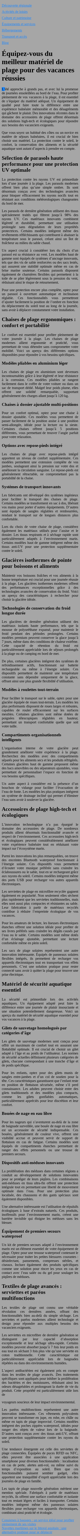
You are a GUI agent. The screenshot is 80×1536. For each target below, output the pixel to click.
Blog (5, 43)
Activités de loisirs (15, 12)
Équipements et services (18, 24)
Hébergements (12, 30)
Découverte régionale (17, 5)
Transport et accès (14, 36)
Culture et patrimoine (16, 18)
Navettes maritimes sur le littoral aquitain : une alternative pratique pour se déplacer (34, 1530)
